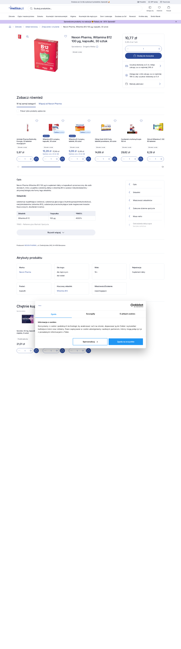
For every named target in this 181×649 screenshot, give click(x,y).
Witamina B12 (62, 291)
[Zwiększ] (159, 48)
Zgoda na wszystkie (125, 342)
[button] (97, 46)
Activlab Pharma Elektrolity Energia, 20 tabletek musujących (26, 141)
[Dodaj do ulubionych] (66, 36)
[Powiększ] (27, 37)
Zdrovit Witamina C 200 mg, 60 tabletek (157, 140)
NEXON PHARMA (31, 245)
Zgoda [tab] (53, 314)
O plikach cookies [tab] (127, 314)
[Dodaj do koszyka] (36, 159)
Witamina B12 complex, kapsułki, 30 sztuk (51, 140)
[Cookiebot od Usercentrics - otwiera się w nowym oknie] (132, 305)
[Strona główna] (10, 27)
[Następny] (162, 167)
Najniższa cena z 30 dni (49, 154)
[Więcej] (160, 84)
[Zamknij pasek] (176, 22)
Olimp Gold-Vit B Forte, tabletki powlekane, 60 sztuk (105, 140)
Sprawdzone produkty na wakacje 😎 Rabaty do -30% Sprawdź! (89, 21)
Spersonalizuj (89, 342)
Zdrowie (18, 27)
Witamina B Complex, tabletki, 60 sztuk (77, 140)
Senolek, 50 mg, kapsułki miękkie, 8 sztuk (26, 332)
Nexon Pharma (25, 272)
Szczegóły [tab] (90, 314)
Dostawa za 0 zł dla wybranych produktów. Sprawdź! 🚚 (90, 2)
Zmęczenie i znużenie (50, 27)
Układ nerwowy (31, 27)
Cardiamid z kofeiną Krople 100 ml (131, 140)
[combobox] (85, 8)
